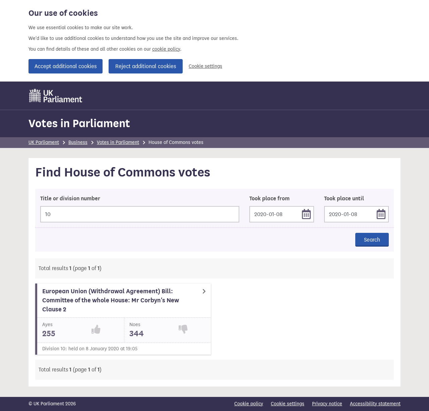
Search (372, 240)
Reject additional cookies (145, 66)
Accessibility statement (375, 404)
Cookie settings (205, 66)
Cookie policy (248, 404)
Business (77, 142)
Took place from (269, 198)
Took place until (344, 198)
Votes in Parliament (79, 123)
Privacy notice (327, 404)
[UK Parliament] (55, 95)
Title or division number (70, 198)
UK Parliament (43, 142)
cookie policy (166, 49)
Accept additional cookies (66, 66)
